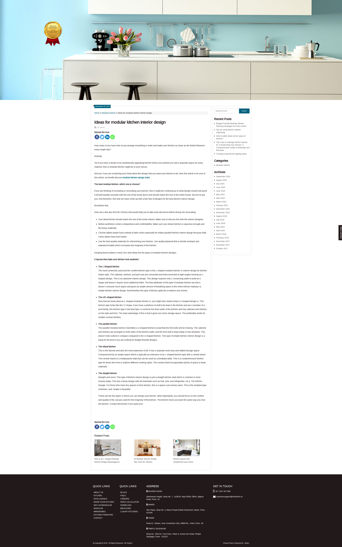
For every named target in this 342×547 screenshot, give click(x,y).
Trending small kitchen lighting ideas (231, 154)
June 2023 (220, 191)
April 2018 (220, 230)
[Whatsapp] (112, 137)
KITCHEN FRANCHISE (103, 515)
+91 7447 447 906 (222, 491)
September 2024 (223, 176)
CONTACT (98, 518)
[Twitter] (102, 137)
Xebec (246, 543)
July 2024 (220, 184)
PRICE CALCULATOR (129, 502)
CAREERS (124, 499)
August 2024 (221, 180)
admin (102, 127)
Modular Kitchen (109, 113)
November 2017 (223, 245)
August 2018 (221, 216)
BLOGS (123, 492)
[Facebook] (97, 137)
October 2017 (222, 248)
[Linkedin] (107, 137)
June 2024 (220, 187)
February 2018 (222, 238)
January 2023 (222, 205)
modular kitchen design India (136, 177)
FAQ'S (123, 495)
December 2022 (223, 209)
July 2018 (220, 220)
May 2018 (220, 227)
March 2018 (221, 234)
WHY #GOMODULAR (103, 505)
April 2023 (220, 198)
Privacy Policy (228, 543)
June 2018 (220, 223)
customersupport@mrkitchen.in (229, 496)
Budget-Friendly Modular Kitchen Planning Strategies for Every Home (231, 124)
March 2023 (221, 202)
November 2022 (223, 212)
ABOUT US (98, 492)
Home (96, 113)
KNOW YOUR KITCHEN (104, 502)
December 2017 (223, 241)
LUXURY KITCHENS (129, 511)
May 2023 (220, 194)
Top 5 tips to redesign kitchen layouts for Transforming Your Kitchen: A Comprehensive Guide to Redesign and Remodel (233, 146)
